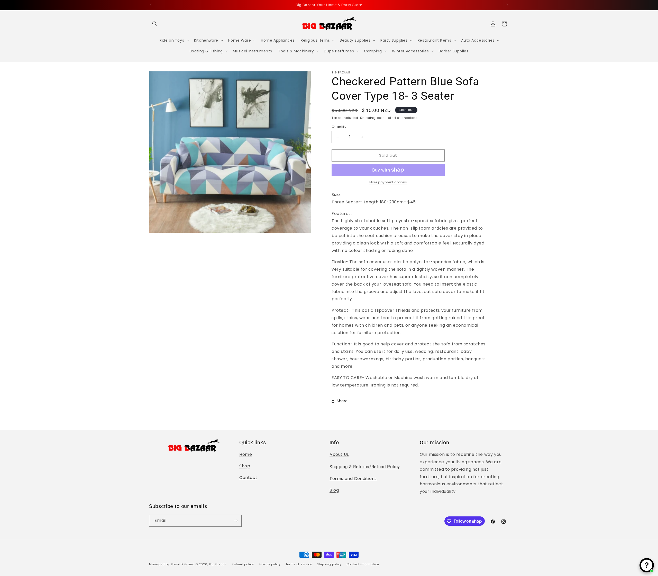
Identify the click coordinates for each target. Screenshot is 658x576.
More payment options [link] (388, 182)
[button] (154, 24)
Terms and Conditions (353, 478)
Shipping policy (329, 564)
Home (245, 455)
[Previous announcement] (151, 5)
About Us (339, 455)
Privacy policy (270, 564)
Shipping (368, 118)
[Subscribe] (235, 521)
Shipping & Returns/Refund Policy (365, 466)
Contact (248, 477)
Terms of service (299, 564)
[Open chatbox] (646, 565)
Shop (244, 466)
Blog (334, 490)
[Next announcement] (507, 5)
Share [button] (342, 401)
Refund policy (243, 564)
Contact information (362, 564)
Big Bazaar (217, 564)
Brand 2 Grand (182, 564)
